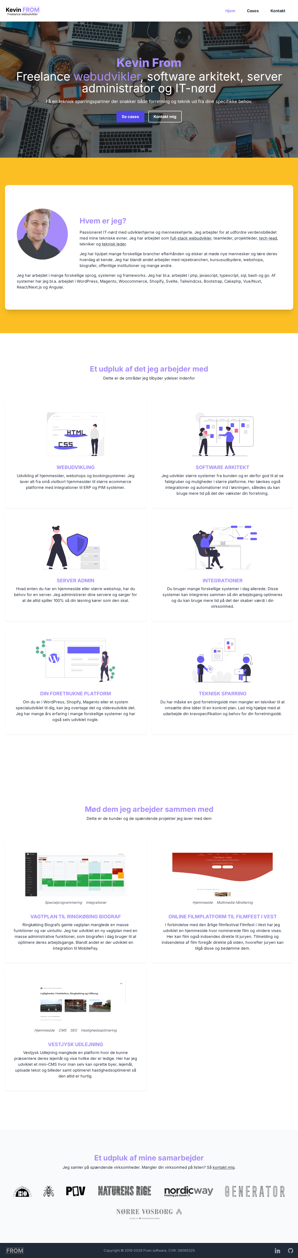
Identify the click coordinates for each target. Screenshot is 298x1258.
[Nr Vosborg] (149, 1214)
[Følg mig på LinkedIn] (277, 1250)
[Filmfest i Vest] (76, 1191)
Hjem (230, 10)
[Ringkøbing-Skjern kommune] (125, 1191)
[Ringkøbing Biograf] (22, 1191)
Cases (253, 10)
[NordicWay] (188, 1191)
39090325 (186, 1250)
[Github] (290, 1250)
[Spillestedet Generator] (255, 1191)
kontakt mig (224, 1167)
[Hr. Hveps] (48, 1191)
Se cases (130, 116)
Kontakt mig (165, 116)
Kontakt (278, 10)
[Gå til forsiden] (23, 11)
